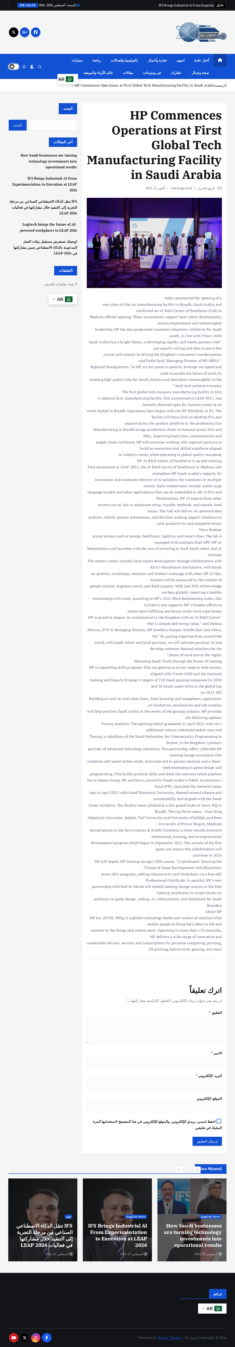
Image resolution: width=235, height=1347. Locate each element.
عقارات (176, 72)
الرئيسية (221, 85)
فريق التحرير (206, 188)
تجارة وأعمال (157, 60)
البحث (68, 108)
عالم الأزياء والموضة (98, 72)
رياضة (96, 60)
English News (210, 1216)
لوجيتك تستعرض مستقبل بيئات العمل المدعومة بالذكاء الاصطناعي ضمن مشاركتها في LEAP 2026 (45, 247)
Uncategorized (181, 188)
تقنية (143, 1216)
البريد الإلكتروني (209, 1075)
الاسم (216, 1053)
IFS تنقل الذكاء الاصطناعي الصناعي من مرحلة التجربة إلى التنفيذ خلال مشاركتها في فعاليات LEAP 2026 (43, 207)
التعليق (215, 1012)
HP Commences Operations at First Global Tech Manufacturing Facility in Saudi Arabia (144, 85)
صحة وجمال (200, 72)
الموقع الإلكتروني (209, 1098)
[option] (192, 1219)
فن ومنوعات (152, 72)
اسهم (181, 60)
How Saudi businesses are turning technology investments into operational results (49, 161)
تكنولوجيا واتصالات (124, 60)
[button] (197, 1169)
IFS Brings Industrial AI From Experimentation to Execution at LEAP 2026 (44, 184)
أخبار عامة (201, 60)
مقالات (128, 72)
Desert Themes (169, 1337)
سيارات (77, 60)
